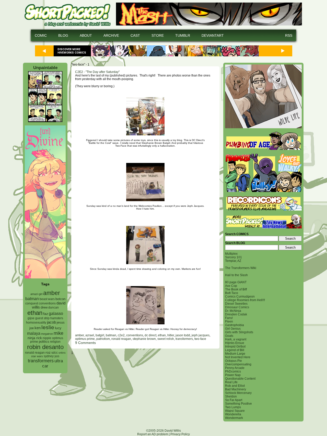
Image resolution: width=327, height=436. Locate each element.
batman (32, 299)
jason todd (183, 335)
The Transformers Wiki (240, 268)
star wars (37, 356)
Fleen (229, 321)
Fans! (229, 318)
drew (44, 307)
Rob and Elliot (235, 386)
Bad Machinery (235, 389)
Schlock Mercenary (238, 393)
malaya (33, 333)
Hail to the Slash (236, 275)
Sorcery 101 (233, 257)
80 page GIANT (236, 282)
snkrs (62, 352)
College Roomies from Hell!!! (245, 300)
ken (37, 328)
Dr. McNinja (233, 311)
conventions (47, 303)
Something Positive (238, 403)
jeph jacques (200, 335)
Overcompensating (238, 364)
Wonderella (233, 414)
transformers (41, 360)
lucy (58, 328)
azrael (89, 335)
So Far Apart (233, 400)
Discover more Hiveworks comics (71, 51)
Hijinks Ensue (234, 343)
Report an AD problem (152, 434)
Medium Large (235, 353)
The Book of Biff (236, 289)
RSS (288, 35)
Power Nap (233, 375)
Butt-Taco (231, 293)
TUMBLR (182, 35)
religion (55, 341)
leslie (47, 327)
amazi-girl (36, 294)
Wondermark (234, 418)
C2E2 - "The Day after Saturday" (97, 72)
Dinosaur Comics (237, 307)
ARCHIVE (111, 35)
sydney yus (51, 356)
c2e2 (121, 335)
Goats (229, 336)
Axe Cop (231, 286)
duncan (53, 307)
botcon (60, 299)
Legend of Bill (234, 350)
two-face (200, 339)
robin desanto (45, 346)
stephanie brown (144, 339)
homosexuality (36, 322)
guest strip (42, 318)
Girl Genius (233, 328)
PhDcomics (233, 371)
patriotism (103, 339)
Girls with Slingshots (239, 332)
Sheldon (231, 396)
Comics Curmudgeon (240, 296)
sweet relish (165, 339)
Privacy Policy (180, 434)
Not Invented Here (237, 357)
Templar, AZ (233, 261)
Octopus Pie (233, 361)
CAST (135, 35)
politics (44, 341)
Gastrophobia (234, 325)
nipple (47, 338)
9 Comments (85, 343)
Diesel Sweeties (236, 303)
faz (45, 314)
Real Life (231, 382)
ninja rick (35, 338)
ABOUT (86, 35)
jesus (61, 322)
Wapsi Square (235, 411)
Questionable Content (240, 378)
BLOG (63, 35)
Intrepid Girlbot (235, 346)
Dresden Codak (236, 314)
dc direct (150, 335)
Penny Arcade (234, 368)
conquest (31, 303)
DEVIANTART (213, 35)
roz (48, 352)
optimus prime (85, 339)
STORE (157, 35)
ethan (34, 312)
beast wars (47, 299)
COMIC (41, 35)
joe (31, 328)
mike (58, 333)
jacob (51, 322)
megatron (47, 333)
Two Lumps (233, 407)
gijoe (31, 318)
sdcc (54, 352)
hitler (170, 335)
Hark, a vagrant (235, 339)
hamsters (56, 318)
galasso (56, 313)
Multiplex (231, 253)
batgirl (100, 335)
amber (51, 293)
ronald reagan (35, 352)
